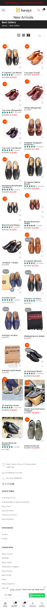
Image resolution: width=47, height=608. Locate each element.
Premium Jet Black (32, 298)
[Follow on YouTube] (13, 483)
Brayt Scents (7, 554)
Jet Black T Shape (10, 262)
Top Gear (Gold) (32, 72)
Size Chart (6, 506)
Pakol (4, 579)
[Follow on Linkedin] (10, 483)
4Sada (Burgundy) (32, 108)
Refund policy (8, 519)
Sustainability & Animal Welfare (15, 502)
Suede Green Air (31, 446)
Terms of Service (9, 515)
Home (4, 25)
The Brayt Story (8, 498)
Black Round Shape (11, 225)
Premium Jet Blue (10, 335)
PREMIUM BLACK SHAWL (34, 336)
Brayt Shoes (7, 571)
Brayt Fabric (7, 562)
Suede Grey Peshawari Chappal (34, 410)
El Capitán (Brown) (32, 261)
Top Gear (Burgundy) (12, 110)
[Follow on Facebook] (3, 483)
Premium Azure (8, 297)
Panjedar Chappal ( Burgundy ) (33, 143)
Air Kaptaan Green (10, 405)
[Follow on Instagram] (8, 483)
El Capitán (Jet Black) (12, 72)
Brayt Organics (8, 584)
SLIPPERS (5, 558)
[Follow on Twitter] (5, 483)
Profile (4, 539)
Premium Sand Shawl (11, 370)
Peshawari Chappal (10, 567)
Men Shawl (6, 575)
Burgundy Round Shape (31, 222)
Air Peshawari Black (33, 371)
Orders (5, 534)
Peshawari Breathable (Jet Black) (12, 186)
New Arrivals (23, 17)
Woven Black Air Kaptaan (9, 444)
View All (5, 588)
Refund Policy (8, 511)
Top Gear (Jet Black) (11, 148)
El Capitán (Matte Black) (32, 183)
